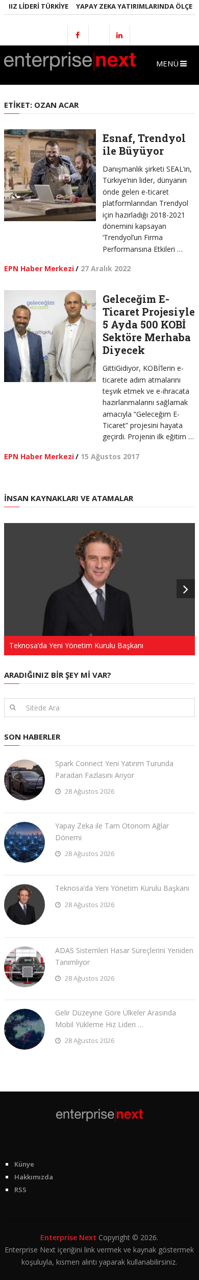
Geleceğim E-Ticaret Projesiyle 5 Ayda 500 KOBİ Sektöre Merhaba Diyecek (149, 324)
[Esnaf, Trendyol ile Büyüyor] (50, 175)
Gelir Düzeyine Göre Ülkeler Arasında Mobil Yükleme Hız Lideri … (115, 1018)
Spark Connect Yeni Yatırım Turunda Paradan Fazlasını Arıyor (114, 768)
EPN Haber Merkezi (39, 268)
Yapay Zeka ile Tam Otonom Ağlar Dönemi (112, 831)
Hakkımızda (33, 1176)
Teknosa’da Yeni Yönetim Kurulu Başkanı (122, 888)
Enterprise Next (68, 1237)
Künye (24, 1164)
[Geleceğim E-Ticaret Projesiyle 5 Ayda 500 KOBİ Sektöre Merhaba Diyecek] (50, 336)
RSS (20, 1189)
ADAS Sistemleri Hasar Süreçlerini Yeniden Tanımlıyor (124, 955)
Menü (167, 63)
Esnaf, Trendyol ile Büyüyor (144, 144)
